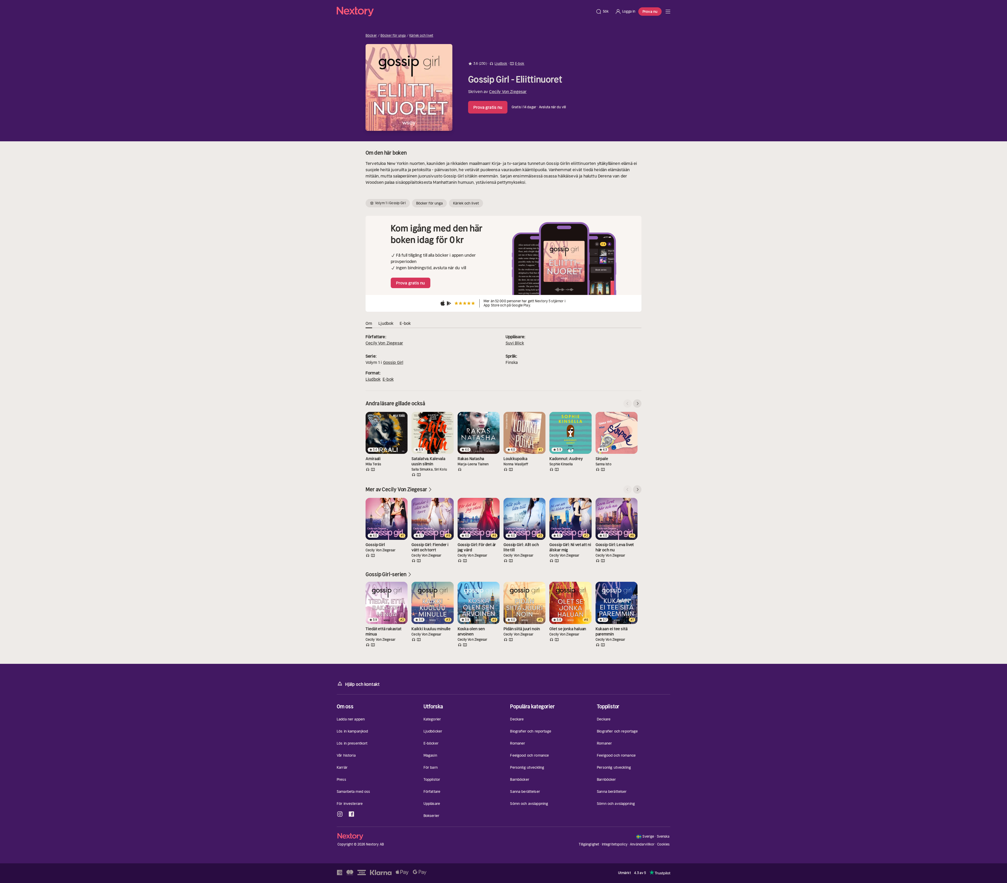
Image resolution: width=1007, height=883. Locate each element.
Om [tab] (369, 323)
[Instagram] (340, 814)
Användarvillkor (642, 844)
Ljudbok (373, 379)
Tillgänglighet (589, 844)
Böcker (371, 36)
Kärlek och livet (421, 36)
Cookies (663, 844)
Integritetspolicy (615, 844)
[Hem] (464, 11)
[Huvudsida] (668, 11)
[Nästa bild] (637, 403)
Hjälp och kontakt (362, 684)
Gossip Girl (393, 362)
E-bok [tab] (405, 323)
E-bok (388, 379)
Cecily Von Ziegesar (508, 91)
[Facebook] (351, 814)
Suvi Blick (515, 343)
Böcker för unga (393, 36)
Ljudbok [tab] (385, 323)
